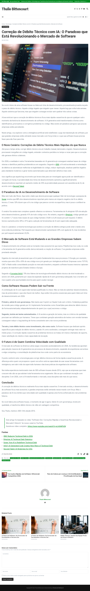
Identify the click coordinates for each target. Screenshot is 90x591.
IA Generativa (49, 458)
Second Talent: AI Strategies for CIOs (18, 449)
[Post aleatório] (83, 17)
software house (6, 460)
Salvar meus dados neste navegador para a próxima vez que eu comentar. (23, 575)
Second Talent (18, 186)
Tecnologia (8, 24)
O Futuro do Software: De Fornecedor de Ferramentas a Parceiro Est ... (14, 536)
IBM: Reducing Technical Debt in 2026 (18, 436)
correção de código (15, 458)
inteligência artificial (67, 458)
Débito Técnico (24, 458)
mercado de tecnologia (79, 458)
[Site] (45, 502)
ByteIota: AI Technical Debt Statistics (18, 439)
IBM (57, 164)
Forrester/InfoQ (16, 274)
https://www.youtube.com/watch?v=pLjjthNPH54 (47, 426)
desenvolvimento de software (37, 458)
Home (3, 24)
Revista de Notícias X (58, 588)
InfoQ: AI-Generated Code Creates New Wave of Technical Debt (28, 446)
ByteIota (69, 215)
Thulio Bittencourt (15, 9)
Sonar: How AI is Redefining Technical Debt (20, 442)
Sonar (4, 199)
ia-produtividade (57, 458)
